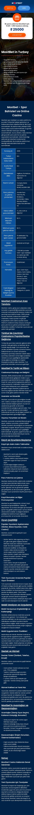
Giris (24, 8)
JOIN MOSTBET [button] (17, 35)
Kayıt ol (10, 8)
